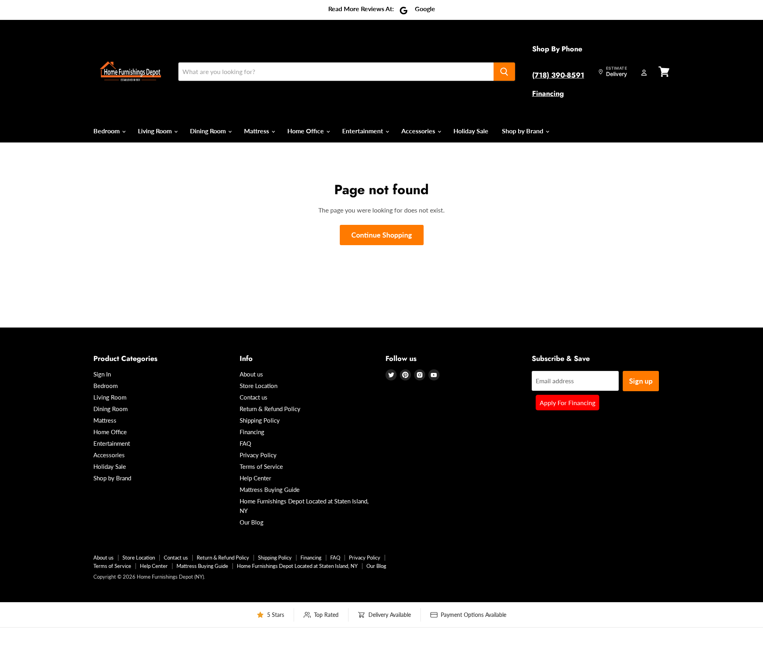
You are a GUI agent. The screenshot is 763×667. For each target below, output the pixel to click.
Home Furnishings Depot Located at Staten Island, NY (297, 566)
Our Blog (251, 522)
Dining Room (208, 131)
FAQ (245, 443)
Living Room (155, 131)
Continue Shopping (381, 234)
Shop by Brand (523, 131)
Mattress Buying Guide (270, 489)
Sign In (102, 374)
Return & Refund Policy (270, 408)
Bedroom (107, 131)
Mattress (257, 131)
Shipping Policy (260, 420)
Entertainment (363, 131)
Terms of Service (261, 466)
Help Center (255, 478)
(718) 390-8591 (558, 75)
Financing (548, 93)
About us (251, 374)
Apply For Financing (567, 402)
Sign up (641, 380)
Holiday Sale (470, 131)
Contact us (253, 397)
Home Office (306, 131)
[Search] (504, 71)
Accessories (419, 131)
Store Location (258, 385)
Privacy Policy (258, 454)
